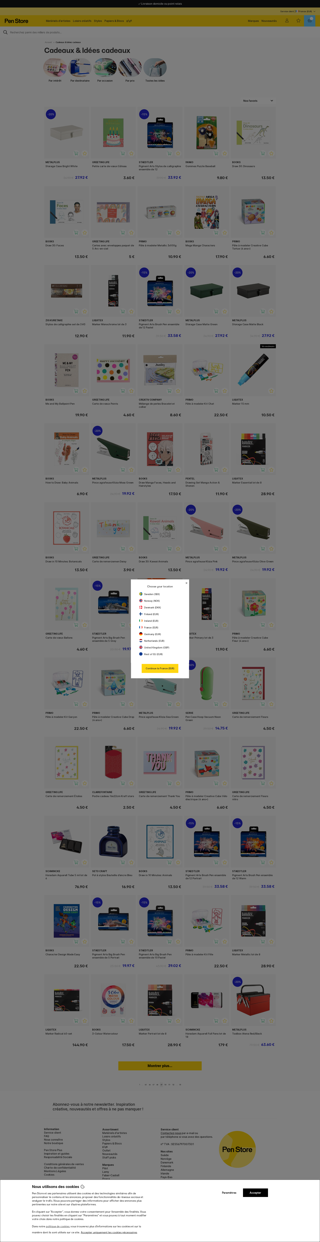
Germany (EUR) (152, 634)
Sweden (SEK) (152, 594)
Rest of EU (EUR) (153, 654)
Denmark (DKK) (152, 607)
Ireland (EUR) (151, 620)
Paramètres (229, 1192)
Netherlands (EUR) (154, 640)
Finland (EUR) (151, 614)
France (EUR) (151, 627)
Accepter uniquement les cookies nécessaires (109, 1232)
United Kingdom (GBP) (156, 647)
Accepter (255, 1192)
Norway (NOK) (152, 600)
